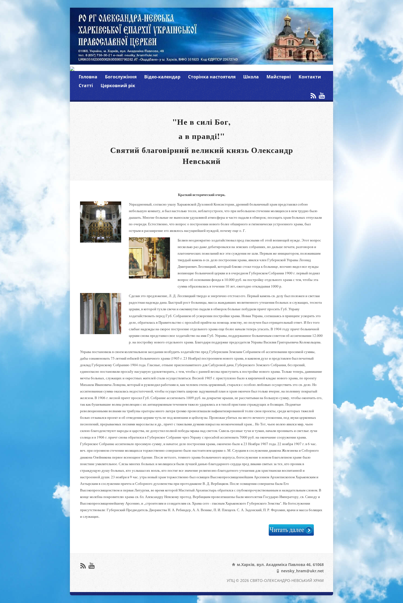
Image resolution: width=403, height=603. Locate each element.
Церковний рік (118, 86)
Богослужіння (121, 77)
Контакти (310, 77)
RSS (313, 95)
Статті (86, 86)
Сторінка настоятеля (211, 77)
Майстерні (278, 77)
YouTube (322, 95)
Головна (88, 77)
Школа (251, 77)
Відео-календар (162, 77)
